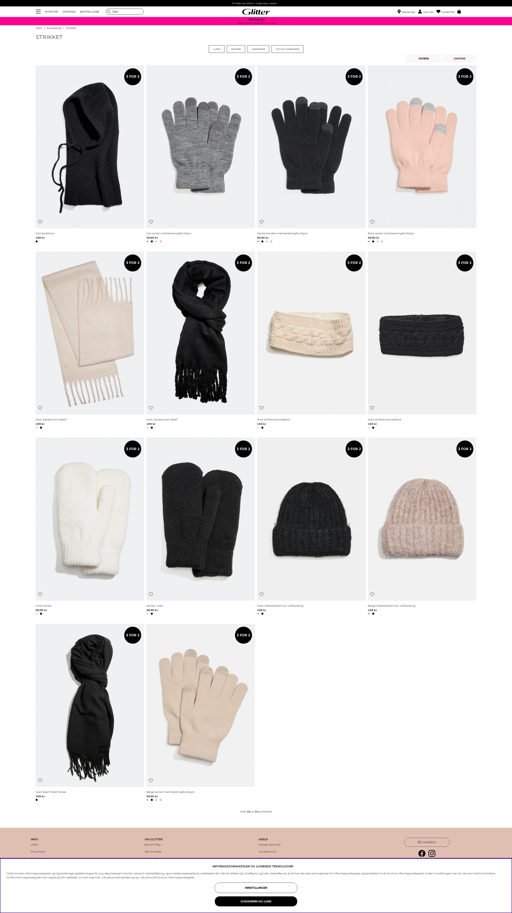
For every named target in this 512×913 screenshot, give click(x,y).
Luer (216, 49)
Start (39, 28)
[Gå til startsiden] (256, 11)
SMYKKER (69, 11)
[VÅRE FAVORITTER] (460, 59)
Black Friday (153, 844)
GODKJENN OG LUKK (256, 901)
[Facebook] (422, 856)
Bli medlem (427, 842)
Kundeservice (267, 851)
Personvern (38, 851)
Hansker (258, 49)
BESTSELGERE (89, 11)
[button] (427, 12)
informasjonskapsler (181, 877)
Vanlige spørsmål (270, 844)
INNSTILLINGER (256, 888)
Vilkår (34, 844)
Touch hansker (287, 49)
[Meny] (39, 11)
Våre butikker (153, 851)
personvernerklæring (121, 877)
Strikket (71, 28)
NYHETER (51, 11)
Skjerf (236, 49)
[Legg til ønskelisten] (40, 222)
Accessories (54, 28)
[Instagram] (432, 856)
